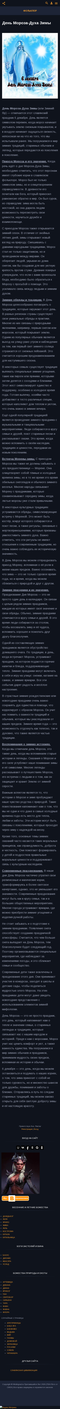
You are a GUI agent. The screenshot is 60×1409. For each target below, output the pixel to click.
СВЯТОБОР (8, 1297)
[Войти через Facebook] (28, 1148)
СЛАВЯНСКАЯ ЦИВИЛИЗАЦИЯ (23, 1370)
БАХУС (6, 1255)
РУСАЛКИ (11, 1347)
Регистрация (26, 1129)
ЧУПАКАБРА (12, 1353)
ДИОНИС (7, 1258)
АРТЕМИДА (8, 1282)
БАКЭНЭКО (12, 1329)
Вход (36, 1129)
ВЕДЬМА (11, 1332)
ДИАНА (6, 1288)
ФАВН (5, 1306)
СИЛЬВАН (7, 1300)
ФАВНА (6, 1309)
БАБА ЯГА (11, 1326)
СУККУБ (10, 1350)
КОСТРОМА (8, 1231)
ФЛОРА (6, 1312)
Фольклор (30, 11)
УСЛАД (6, 1264)
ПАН (5, 1294)
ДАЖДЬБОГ (8, 1216)
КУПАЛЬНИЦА (9, 1237)
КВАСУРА (7, 1261)
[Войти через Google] (37, 1148)
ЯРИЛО (6, 1222)
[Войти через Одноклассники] (42, 1148)
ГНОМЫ (10, 1338)
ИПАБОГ (6, 1291)
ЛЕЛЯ (5, 1219)
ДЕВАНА (6, 1285)
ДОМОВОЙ (12, 1341)
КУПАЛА (6, 1234)
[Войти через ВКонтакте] (23, 1148)
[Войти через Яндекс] (32, 1148)
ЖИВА (5, 1225)
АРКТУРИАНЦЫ (14, 1323)
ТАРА (5, 1303)
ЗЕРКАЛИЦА (12, 1344)
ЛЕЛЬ (5, 1228)
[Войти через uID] (18, 1148)
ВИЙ (9, 1335)
